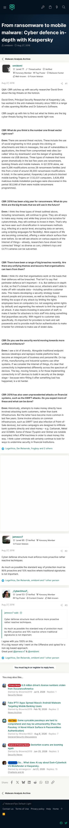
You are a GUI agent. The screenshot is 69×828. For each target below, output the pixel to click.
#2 (66, 551)
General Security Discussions (22, 737)
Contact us (8, 809)
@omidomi (33, 651)
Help (48, 809)
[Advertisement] (34, 493)
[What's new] (57, 7)
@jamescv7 (19, 651)
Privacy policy (37, 809)
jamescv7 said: (11, 612)
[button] (5, 7)
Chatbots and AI (16, 772)
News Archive (15, 712)
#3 (66, 605)
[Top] (62, 809)
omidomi (8, 45)
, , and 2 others (28, 448)
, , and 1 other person (32, 580)
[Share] (62, 83)
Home (56, 809)
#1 (66, 83)
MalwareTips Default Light (18, 803)
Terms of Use (22, 809)
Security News (15, 695)
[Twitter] (66, 823)
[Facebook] (61, 823)
